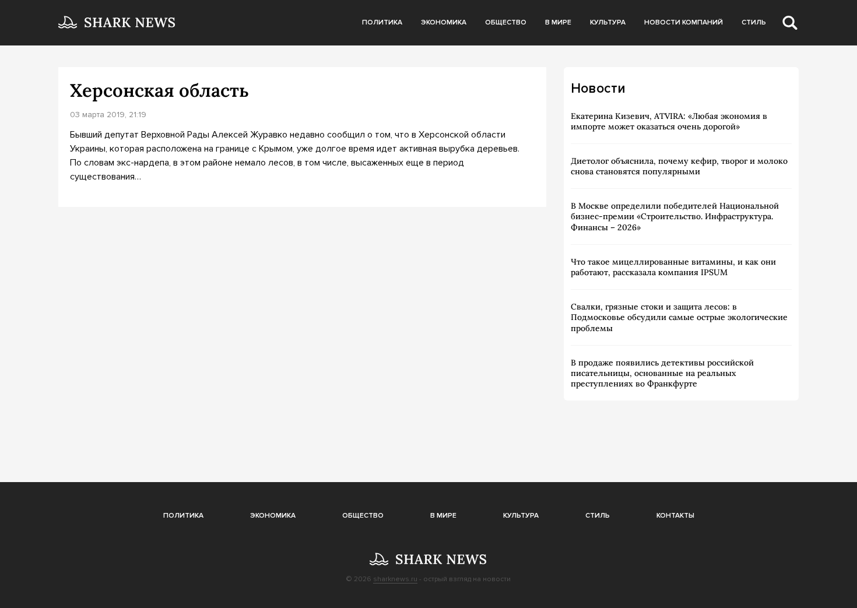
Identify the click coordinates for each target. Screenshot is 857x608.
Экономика (443, 22)
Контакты (675, 515)
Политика (382, 22)
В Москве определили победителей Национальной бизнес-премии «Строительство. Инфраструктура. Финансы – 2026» (675, 216)
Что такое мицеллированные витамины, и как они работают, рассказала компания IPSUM (673, 266)
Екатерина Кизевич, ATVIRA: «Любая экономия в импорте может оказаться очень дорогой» (669, 121)
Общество (505, 22)
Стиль (754, 22)
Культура (608, 22)
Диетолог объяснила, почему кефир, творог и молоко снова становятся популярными (679, 166)
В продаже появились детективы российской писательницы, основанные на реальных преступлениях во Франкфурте (662, 373)
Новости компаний (683, 22)
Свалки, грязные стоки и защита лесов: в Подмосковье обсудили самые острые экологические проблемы (679, 317)
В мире (558, 22)
